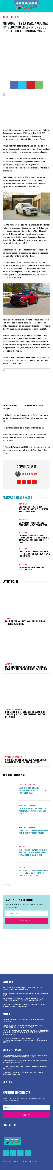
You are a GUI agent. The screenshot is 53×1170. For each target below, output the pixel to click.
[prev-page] (4, 886)
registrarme (26, 921)
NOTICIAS (15, 16)
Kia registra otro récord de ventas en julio (32, 568)
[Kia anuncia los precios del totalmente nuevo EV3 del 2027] (10, 522)
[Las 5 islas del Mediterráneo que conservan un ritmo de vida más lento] (10, 809)
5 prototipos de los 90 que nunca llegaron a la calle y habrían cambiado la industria (33, 873)
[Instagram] (24, 482)
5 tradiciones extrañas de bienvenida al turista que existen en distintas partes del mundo (25, 714)
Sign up (26, 1115)
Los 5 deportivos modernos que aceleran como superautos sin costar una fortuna (26, 668)
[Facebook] (14, 85)
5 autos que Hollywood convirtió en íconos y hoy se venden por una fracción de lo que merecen (33, 852)
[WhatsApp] (39, 85)
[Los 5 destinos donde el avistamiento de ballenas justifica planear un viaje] (10, 789)
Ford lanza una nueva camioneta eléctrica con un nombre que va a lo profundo (34, 553)
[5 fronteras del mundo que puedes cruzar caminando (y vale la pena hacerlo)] (26, 739)
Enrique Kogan (29, 474)
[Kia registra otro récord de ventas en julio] (10, 567)
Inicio (5, 16)
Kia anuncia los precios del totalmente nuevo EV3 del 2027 (33, 523)
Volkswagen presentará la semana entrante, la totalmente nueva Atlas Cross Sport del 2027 (34, 539)
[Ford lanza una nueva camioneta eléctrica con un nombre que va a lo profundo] (10, 552)
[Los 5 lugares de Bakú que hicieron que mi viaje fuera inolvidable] (10, 830)
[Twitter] (22, 85)
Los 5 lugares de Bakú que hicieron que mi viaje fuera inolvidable (33, 831)
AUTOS (8, 619)
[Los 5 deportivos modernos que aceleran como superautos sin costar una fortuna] (26, 646)
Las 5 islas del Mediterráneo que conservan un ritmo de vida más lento (32, 811)
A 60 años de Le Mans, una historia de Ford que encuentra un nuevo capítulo (33, 509)
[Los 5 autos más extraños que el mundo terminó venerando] (26, 600)
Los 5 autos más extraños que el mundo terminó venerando (25, 623)
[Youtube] (34, 482)
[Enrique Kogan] (18, 474)
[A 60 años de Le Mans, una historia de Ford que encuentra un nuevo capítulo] (10, 508)
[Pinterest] (30, 85)
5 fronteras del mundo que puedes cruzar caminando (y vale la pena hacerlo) (26, 761)
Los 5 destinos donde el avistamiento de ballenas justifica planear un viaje (34, 790)
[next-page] (8, 886)
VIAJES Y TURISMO (13, 709)
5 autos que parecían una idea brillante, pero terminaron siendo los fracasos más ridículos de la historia (25, 1040)
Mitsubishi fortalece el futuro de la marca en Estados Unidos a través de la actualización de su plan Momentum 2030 (26, 1032)
